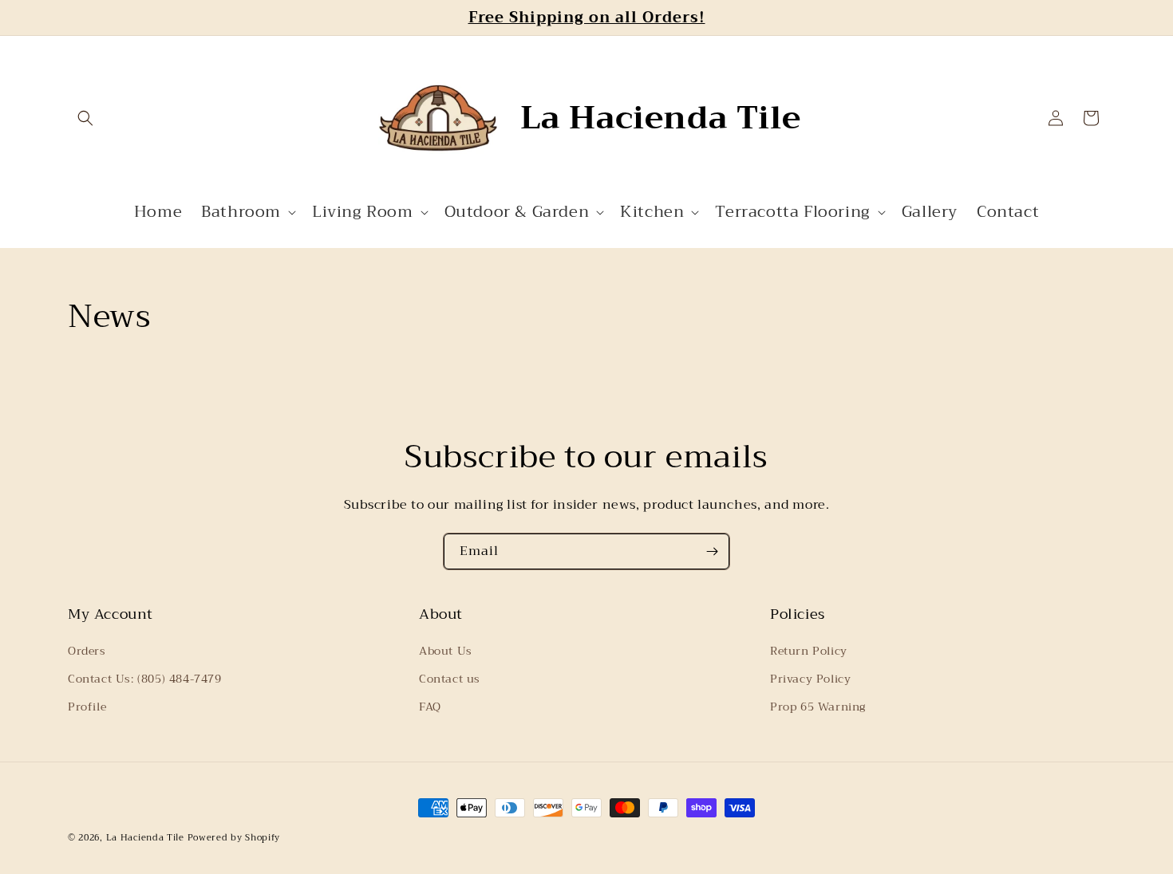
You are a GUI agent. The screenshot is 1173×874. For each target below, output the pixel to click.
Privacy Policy (810, 678)
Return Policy (808, 650)
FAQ (430, 706)
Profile (87, 706)
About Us (445, 650)
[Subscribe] (711, 551)
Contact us (449, 678)
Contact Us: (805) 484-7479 (145, 678)
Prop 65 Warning (818, 706)
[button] (85, 118)
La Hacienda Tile (145, 837)
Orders (87, 650)
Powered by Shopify (234, 837)
